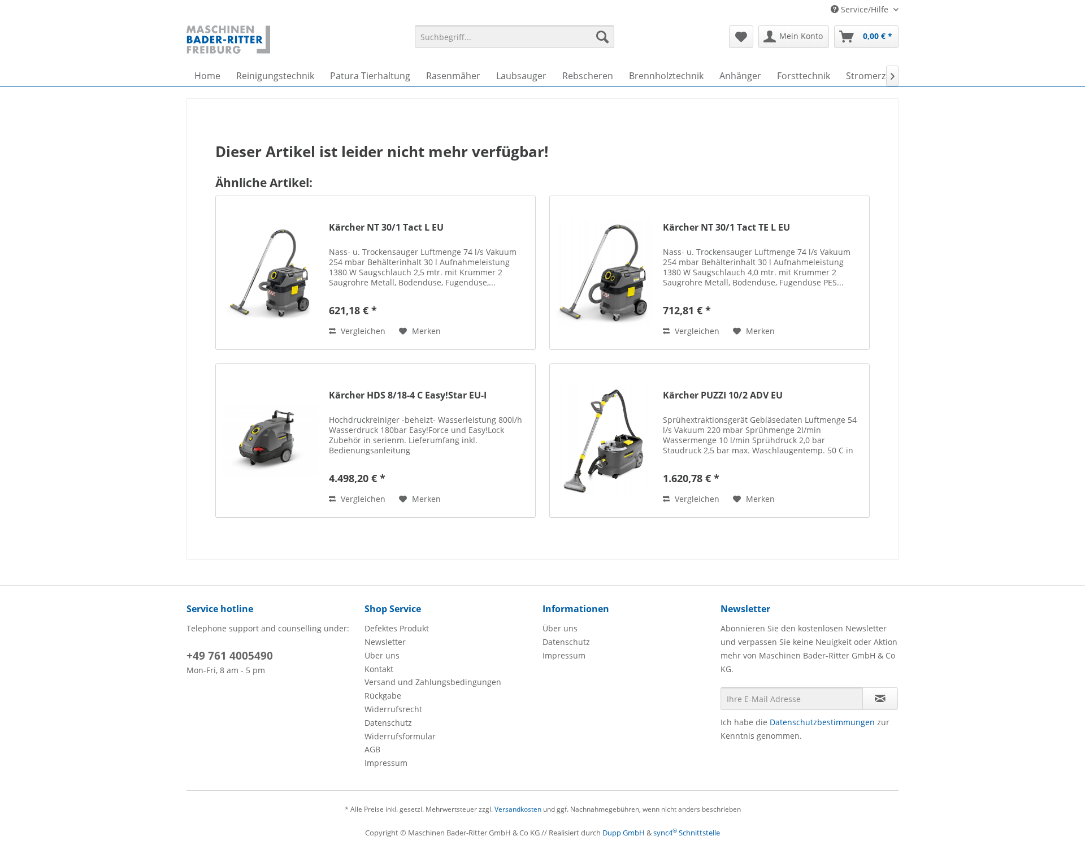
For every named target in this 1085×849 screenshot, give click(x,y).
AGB (372, 749)
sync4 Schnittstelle (686, 833)
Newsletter (385, 641)
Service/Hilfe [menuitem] (865, 9)
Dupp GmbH (623, 833)
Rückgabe (382, 695)
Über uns (382, 655)
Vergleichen (361, 331)
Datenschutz (388, 722)
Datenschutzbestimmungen (822, 722)
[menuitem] (514, 36)
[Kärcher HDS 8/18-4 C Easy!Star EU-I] (270, 440)
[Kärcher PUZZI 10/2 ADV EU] (603, 440)
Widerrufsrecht (393, 709)
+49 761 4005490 (229, 655)
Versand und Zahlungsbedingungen (432, 682)
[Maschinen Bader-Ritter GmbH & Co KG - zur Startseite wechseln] (228, 39)
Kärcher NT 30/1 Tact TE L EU (726, 227)
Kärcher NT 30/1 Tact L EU (386, 227)
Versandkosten (517, 809)
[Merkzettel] (741, 36)
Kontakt (378, 669)
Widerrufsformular (400, 736)
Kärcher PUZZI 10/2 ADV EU (723, 395)
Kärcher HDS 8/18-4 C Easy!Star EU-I (408, 395)
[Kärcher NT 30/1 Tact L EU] (270, 272)
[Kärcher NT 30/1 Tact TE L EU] (603, 272)
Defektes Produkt (396, 628)
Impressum (385, 762)
